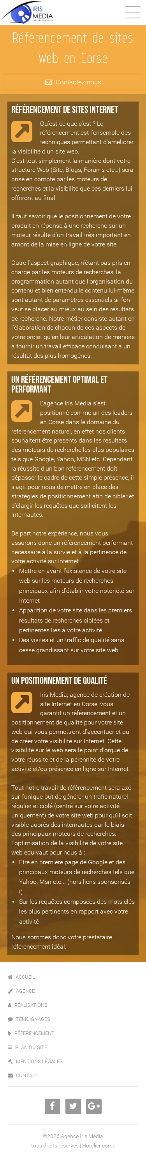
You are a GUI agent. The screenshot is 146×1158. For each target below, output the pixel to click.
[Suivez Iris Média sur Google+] (94, 1106)
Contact (27, 1075)
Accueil (25, 977)
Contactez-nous (78, 82)
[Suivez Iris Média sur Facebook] (52, 1106)
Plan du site (31, 1047)
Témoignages (33, 1019)
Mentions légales (39, 1061)
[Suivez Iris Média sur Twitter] (73, 1106)
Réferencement (34, 1033)
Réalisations (30, 1005)
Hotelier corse (98, 1145)
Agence (25, 991)
